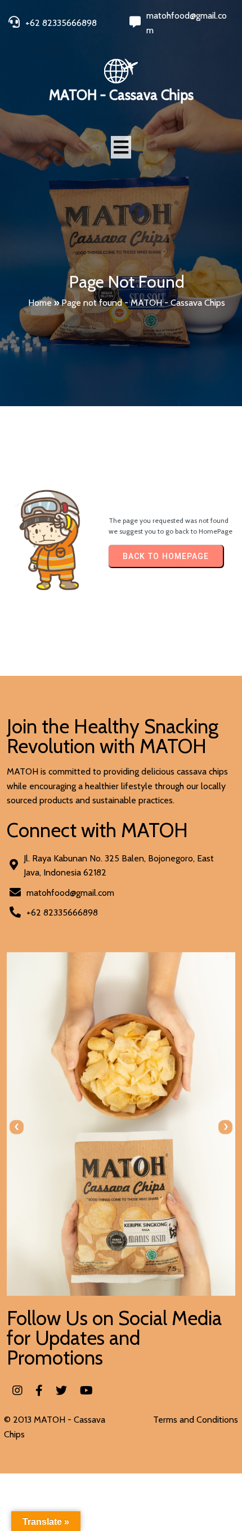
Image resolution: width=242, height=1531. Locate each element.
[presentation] (17, 1127)
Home (40, 302)
